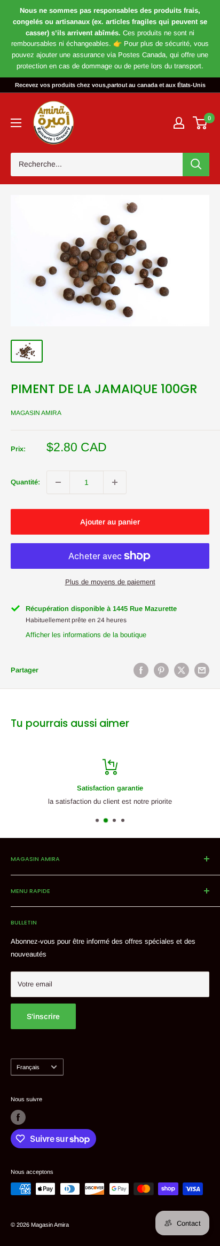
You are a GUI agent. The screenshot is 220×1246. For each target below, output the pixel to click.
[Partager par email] (201, 670)
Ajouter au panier (110, 522)
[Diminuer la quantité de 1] (58, 482)
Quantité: (25, 482)
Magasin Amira (36, 413)
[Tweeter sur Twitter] (181, 670)
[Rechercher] (196, 164)
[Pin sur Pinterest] (161, 670)
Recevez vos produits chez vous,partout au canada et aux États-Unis (110, 85)
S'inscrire (43, 1016)
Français (28, 1067)
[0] (200, 122)
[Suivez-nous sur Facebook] (18, 1117)
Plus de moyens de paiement (110, 582)
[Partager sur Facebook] (140, 670)
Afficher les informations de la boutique (86, 635)
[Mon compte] (179, 123)
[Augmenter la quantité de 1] (115, 482)
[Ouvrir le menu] (16, 123)
